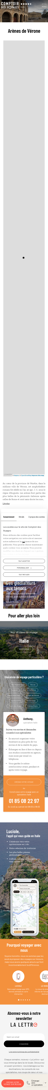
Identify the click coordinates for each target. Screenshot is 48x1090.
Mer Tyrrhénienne (29, 690)
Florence (14, 690)
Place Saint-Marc (14, 695)
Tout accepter (24, 561)
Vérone (32, 685)
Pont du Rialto (32, 706)
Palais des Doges (15, 706)
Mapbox (16, 475)
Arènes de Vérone (32, 695)
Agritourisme (16, 701)
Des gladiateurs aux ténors (20, 585)
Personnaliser (23, 568)
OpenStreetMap (26, 475)
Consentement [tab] (8, 516)
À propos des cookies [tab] (37, 516)
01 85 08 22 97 (24, 800)
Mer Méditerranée (17, 685)
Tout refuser (24, 574)
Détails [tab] (21, 516)
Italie (24, 637)
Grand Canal (31, 701)
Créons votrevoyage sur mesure (13, 1083)
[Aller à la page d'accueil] (10, 5)
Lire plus (6, 503)
